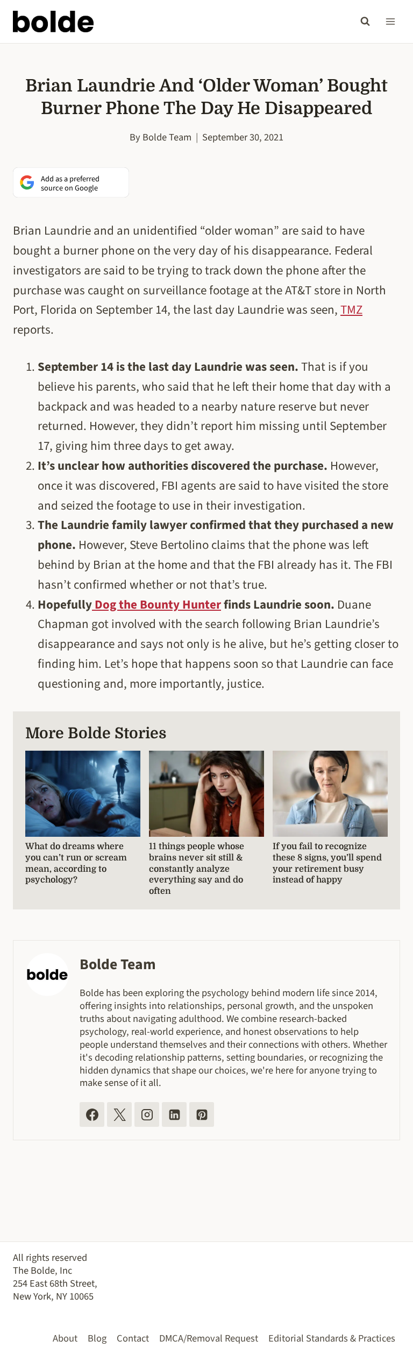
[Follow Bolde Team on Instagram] (146, 1114)
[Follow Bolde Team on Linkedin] (174, 1114)
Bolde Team (167, 137)
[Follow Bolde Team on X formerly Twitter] (119, 1114)
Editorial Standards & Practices (331, 1338)
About (65, 1338)
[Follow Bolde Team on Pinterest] (201, 1114)
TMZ (351, 310)
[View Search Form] (365, 21)
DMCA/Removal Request (208, 1338)
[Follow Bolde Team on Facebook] (92, 1114)
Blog (97, 1338)
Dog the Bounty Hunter (156, 604)
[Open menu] (390, 21)
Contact (133, 1338)
